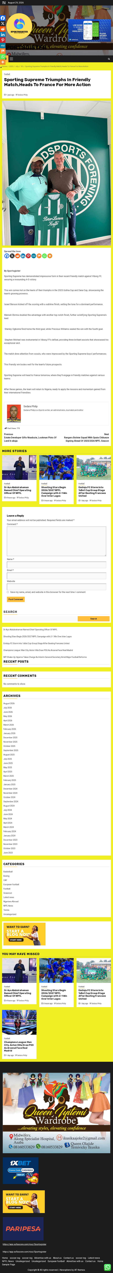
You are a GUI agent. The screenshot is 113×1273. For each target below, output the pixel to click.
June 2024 (8, 814)
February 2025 (9, 780)
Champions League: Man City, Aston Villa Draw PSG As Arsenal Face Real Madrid (38, 650)
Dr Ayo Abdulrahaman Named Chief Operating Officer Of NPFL (17, 490)
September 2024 (10, 801)
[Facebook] (6, 255)
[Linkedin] (23, 255)
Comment (12, 524)
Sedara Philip (23, 95)
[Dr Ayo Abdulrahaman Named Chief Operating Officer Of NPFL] (19, 467)
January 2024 (9, 836)
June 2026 (8, 712)
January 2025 (9, 784)
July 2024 (7, 810)
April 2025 (7, 772)
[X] (12, 255)
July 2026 (7, 708)
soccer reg (15, 1258)
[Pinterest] (28, 255)
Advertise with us (42, 1258)
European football (11, 884)
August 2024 (9, 806)
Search (10, 612)
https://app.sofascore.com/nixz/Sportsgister (24, 1244)
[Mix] (39, 255)
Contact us (69, 1258)
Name (10, 559)
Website (11, 581)
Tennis (6, 910)
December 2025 (10, 737)
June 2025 (8, 763)
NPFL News (8, 906)
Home (5, 1258)
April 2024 (7, 823)
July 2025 (7, 759)
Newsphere (65, 1270)
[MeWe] (33, 255)
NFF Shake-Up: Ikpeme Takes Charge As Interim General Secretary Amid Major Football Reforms (45, 657)
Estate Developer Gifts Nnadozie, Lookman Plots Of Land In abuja (30, 437)
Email (10, 570)
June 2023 (8, 853)
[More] (49, 255)
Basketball (8, 872)
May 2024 (7, 818)
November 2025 (10, 742)
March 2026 (8, 725)
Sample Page (8, 1264)
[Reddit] (17, 255)
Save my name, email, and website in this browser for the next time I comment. (48, 592)
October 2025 (9, 746)
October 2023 (9, 848)
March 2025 (8, 776)
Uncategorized (9, 914)
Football (7, 74)
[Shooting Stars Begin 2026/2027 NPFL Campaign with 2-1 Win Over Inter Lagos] (56, 467)
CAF (5, 880)
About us (57, 1258)
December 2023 (10, 840)
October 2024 (9, 797)
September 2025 (10, 750)
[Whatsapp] (44, 255)
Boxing (6, 876)
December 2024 (10, 789)
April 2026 (7, 720)
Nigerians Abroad (10, 901)
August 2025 (9, 755)
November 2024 (10, 793)
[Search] (109, 59)
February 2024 (9, 831)
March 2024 (8, 827)
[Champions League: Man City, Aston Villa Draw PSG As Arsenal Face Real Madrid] (19, 1022)
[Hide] (1, 67)
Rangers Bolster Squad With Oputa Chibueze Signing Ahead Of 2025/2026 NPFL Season (86, 437)
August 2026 (9, 703)
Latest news (8, 897)
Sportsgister (24, 47)
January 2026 (9, 733)
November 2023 (10, 844)
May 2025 (7, 767)
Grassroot (7, 893)
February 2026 (9, 729)
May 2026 (7, 716)
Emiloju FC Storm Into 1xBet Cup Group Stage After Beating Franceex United (92, 491)
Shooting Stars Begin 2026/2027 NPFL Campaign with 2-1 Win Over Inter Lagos (54, 491)
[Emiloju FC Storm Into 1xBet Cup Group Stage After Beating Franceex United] (93, 467)
